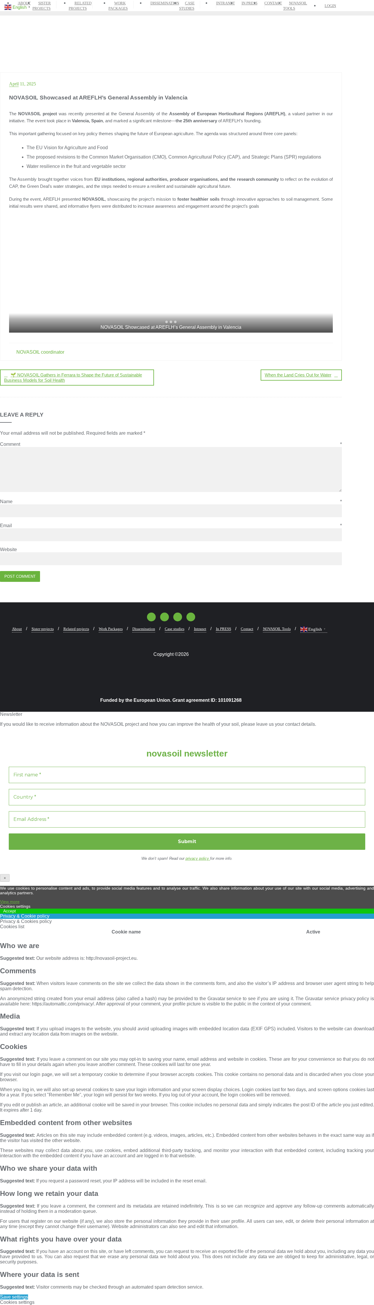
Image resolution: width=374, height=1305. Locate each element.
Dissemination (143, 629)
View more (10, 901)
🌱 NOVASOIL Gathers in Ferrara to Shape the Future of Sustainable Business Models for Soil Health (73, 377)
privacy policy (198, 858)
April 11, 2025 (22, 83)
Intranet (200, 629)
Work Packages (111, 629)
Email (171, 525)
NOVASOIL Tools (277, 629)
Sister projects (43, 629)
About (17, 629)
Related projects (76, 629)
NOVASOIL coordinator (39, 352)
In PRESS (223, 629)
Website (8, 549)
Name (171, 501)
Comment (171, 444)
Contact (247, 629)
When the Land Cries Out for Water (298, 374)
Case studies (174, 629)
